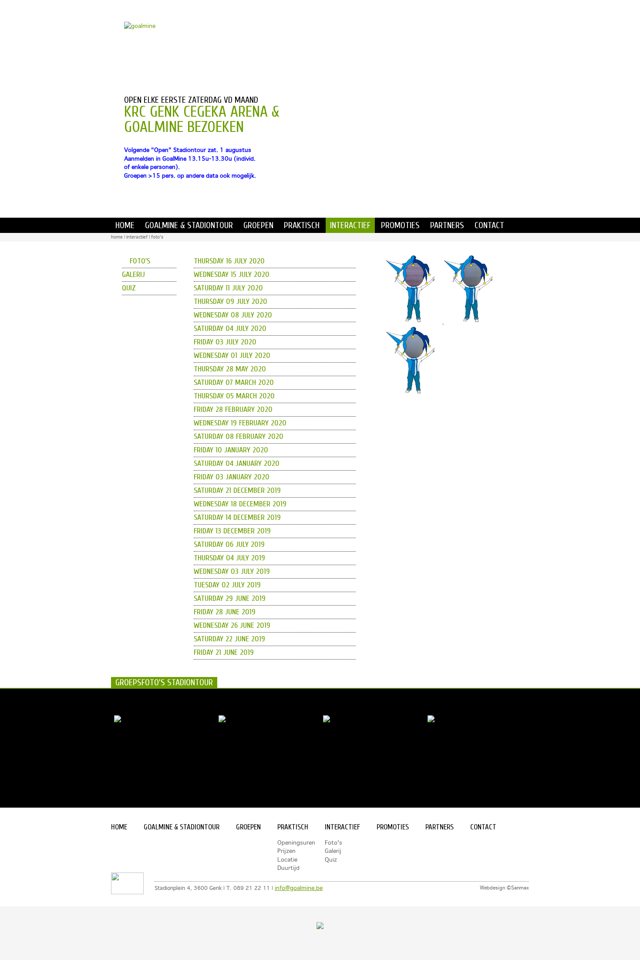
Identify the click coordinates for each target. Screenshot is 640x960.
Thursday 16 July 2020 (229, 261)
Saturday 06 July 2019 (229, 544)
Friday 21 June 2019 (224, 652)
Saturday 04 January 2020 (237, 463)
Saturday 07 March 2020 (234, 382)
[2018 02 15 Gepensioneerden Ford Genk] (326, 720)
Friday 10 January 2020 (231, 450)
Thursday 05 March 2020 (234, 396)
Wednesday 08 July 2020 (233, 315)
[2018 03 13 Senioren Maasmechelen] (222, 720)
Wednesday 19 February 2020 (240, 423)
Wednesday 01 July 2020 (232, 355)
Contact (489, 225)
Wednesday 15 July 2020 (231, 274)
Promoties (400, 225)
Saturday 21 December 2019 (237, 490)
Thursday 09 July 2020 (230, 301)
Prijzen (286, 851)
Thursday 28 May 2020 (230, 369)
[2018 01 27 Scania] (431, 720)
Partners (447, 225)
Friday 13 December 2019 (232, 531)
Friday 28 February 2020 (233, 409)
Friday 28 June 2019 (225, 611)
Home (125, 225)
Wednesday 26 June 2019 (232, 625)
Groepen (258, 225)
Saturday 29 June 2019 (230, 598)
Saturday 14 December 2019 (237, 517)
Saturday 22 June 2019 (229, 638)
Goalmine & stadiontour (189, 225)
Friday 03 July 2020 (225, 342)
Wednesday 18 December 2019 (240, 504)
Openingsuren (296, 842)
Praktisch (302, 225)
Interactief (350, 225)
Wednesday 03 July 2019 (232, 571)
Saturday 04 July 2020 (230, 328)
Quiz (129, 288)
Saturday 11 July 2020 (228, 288)
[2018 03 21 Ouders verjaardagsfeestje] (117, 720)
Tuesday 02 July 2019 (227, 584)
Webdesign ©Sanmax (504, 888)
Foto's (157, 237)
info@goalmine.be (299, 888)
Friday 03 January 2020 (231, 477)
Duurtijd (288, 867)
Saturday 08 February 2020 (238, 436)
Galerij (133, 274)
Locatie (287, 859)
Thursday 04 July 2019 (229, 558)
